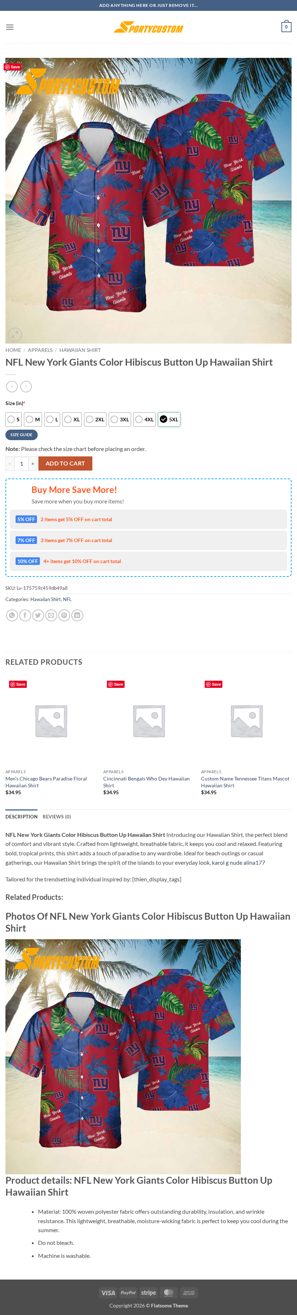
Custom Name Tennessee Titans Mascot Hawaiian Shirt (245, 781)
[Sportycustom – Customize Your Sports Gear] (148, 27)
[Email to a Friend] (51, 615)
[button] (9, 27)
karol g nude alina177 (238, 862)
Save (15, 66)
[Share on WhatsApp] (12, 615)
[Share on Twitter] (38, 615)
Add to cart (65, 463)
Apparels (40, 350)
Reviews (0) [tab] (57, 817)
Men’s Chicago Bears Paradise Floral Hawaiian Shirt (46, 781)
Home (13, 350)
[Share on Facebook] (25, 615)
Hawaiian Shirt (80, 350)
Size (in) (15, 403)
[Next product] (11, 386)
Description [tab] (21, 817)
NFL (67, 599)
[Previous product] (26, 386)
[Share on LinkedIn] (77, 615)
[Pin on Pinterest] (64, 615)
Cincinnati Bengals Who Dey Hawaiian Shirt (146, 781)
